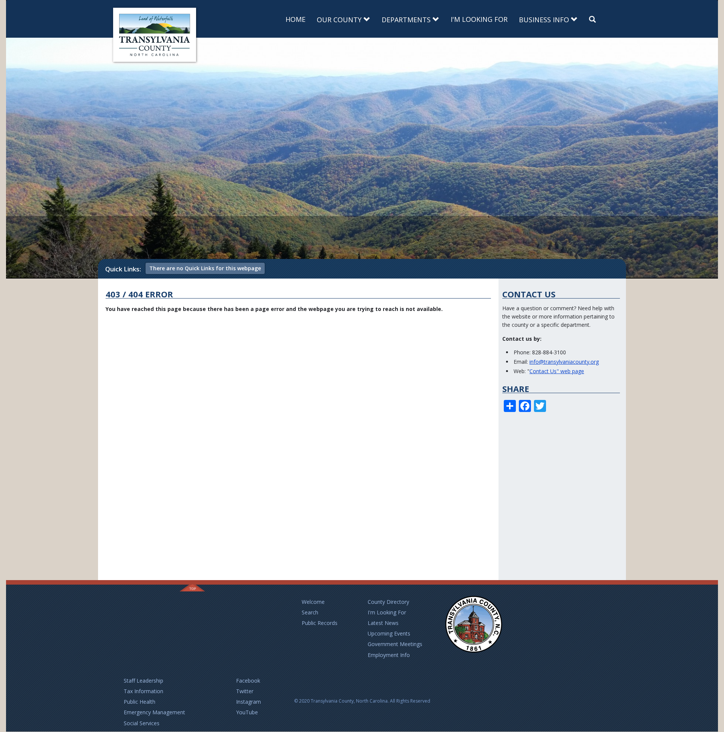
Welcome (313, 601)
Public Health (139, 701)
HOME (295, 19)
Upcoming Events (389, 633)
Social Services (142, 723)
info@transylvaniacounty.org (564, 361)
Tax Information (143, 691)
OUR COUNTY (340, 19)
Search (310, 612)
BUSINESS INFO (545, 19)
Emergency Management (154, 712)
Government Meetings (395, 644)
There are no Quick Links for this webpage (205, 268)
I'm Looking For (387, 612)
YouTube (247, 712)
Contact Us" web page (556, 371)
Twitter (244, 691)
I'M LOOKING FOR (479, 19)
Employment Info (389, 654)
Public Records (319, 622)
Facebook (248, 680)
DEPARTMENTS (407, 19)
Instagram (248, 701)
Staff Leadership (143, 680)
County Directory (388, 601)
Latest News (383, 622)
